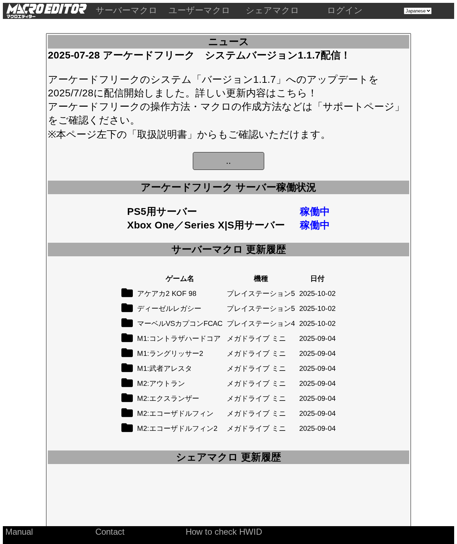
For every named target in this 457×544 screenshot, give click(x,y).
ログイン (345, 10)
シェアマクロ (272, 10)
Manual (19, 532)
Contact (110, 532)
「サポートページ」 (359, 106)
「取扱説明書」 (162, 134)
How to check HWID (224, 532)
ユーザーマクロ (199, 10)
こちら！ (296, 93)
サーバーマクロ (126, 10)
